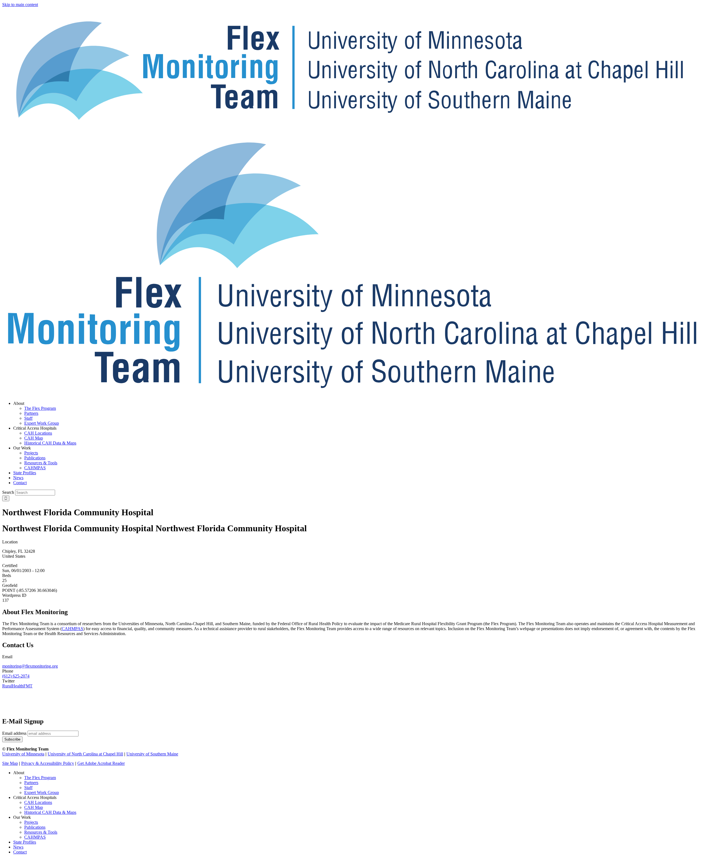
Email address (14, 733)
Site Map (10, 763)
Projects (31, 822)
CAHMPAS (35, 837)
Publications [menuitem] (34, 458)
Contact (20, 852)
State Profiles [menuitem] (24, 472)
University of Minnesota (23, 754)
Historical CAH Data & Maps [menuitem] (50, 443)
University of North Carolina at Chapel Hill (85, 754)
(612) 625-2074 (15, 676)
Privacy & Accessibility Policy (47, 763)
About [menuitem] (18, 403)
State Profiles (24, 842)
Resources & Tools (40, 832)
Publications (34, 827)
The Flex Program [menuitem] (40, 408)
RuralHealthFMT (17, 686)
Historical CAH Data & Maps (50, 812)
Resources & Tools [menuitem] (40, 462)
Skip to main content (20, 4)
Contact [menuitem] (20, 482)
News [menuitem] (18, 477)
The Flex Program (40, 777)
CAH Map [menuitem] (33, 438)
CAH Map (33, 807)
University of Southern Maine (152, 754)
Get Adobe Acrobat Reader (101, 763)
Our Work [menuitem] (22, 448)
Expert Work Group (41, 792)
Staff (28, 787)
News (18, 847)
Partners (31, 782)
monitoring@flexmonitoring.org (30, 666)
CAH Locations (38, 802)
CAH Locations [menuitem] (38, 433)
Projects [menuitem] (31, 453)
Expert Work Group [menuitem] (41, 423)
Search (8, 492)
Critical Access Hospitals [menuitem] (34, 428)
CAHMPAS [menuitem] (35, 467)
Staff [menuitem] (28, 418)
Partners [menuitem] (31, 413)
